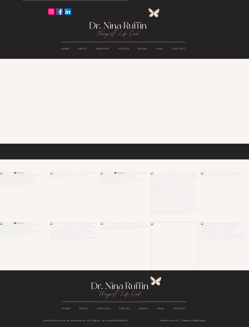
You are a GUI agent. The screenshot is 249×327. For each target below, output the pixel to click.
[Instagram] (51, 11)
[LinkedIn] (68, 11)
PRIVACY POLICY (170, 321)
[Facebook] (59, 11)
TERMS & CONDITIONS (193, 321)
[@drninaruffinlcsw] (125, 166)
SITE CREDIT (93, 321)
